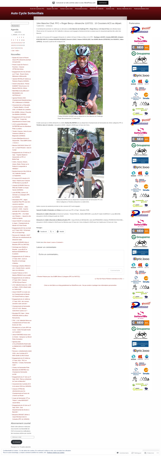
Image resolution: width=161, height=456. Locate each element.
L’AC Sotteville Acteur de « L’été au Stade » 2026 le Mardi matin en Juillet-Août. (21, 287)
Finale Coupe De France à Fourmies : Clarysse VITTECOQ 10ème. (20, 67)
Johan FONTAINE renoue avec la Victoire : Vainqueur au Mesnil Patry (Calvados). (22, 337)
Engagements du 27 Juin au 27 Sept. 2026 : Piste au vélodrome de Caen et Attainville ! (21, 379)
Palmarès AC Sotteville (97, 9)
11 (24, 40)
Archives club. (110, 9)
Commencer (103, 3)
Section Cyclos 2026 (66, 9)
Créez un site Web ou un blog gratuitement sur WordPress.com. (63, 285)
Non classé (47, 242)
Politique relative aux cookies (55, 452)
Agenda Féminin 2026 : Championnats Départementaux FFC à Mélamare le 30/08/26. (21, 100)
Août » (17, 50)
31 (22, 48)
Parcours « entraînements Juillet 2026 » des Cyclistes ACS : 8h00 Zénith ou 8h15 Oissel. (22, 353)
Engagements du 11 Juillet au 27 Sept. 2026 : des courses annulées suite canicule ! (21, 301)
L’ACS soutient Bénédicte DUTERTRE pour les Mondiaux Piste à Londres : (21, 126)
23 (20, 45)
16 (20, 43)
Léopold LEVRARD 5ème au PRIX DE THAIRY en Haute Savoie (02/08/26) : (21, 188)
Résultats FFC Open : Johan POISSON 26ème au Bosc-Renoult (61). (20, 316)
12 (12, 43)
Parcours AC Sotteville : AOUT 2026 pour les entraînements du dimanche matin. (21, 237)
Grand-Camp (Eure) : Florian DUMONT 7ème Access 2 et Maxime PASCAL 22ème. (20, 86)
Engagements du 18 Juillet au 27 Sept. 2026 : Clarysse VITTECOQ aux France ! (21, 280)
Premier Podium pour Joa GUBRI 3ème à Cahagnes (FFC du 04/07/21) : (59, 276)
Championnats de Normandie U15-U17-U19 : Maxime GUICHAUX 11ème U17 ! (21, 308)
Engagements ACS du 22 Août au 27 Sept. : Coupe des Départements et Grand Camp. (21, 119)
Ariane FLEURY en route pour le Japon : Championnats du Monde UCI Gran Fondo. (21, 223)
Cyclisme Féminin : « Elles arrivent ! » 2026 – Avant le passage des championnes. (20, 209)
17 (22, 43)
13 (14, 43)
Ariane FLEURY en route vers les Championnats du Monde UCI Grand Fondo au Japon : (21, 294)
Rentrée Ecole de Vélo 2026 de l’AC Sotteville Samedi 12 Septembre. (21, 174)
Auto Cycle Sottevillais (27, 13)
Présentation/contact (81, 9)
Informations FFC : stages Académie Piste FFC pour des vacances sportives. (21, 202)
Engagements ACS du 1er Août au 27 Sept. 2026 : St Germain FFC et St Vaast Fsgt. (21, 230)
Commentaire (115, 270)
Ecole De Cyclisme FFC (37, 9)
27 (14, 48)
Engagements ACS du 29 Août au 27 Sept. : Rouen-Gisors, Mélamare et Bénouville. (21, 74)
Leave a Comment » (57, 242)
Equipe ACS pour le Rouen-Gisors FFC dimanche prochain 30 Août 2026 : (21, 60)
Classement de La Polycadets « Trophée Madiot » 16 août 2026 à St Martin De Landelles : (21, 107)
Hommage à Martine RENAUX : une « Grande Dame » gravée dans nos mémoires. (21, 268)
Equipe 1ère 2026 (52, 9)
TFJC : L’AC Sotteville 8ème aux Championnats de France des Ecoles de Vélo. (21, 323)
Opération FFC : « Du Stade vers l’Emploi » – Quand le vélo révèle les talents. (21, 216)
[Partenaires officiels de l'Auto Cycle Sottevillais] (140, 70)
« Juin (13, 50)
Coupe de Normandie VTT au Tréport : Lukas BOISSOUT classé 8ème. (21, 400)
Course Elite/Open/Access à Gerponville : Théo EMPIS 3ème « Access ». (21, 141)
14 (16, 43)
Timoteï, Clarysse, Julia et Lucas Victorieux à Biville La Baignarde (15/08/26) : (22, 134)
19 (12, 45)
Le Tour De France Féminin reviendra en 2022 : (109, 279)
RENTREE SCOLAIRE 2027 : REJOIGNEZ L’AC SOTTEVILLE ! (21, 93)
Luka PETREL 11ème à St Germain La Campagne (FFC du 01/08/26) (21, 195)
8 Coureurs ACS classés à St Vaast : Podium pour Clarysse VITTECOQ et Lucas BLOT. (21, 181)
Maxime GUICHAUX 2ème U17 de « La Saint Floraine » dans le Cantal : (21, 148)
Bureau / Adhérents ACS (124, 9)
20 (14, 45)
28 (16, 48)
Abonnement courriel (21, 423)
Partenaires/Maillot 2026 (141, 9)
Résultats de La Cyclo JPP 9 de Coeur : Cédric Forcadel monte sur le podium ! (21, 330)
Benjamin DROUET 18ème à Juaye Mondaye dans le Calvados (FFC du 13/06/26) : (21, 417)
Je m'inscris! (16, 442)
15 (18, 43)
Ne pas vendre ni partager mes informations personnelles (99, 285)
